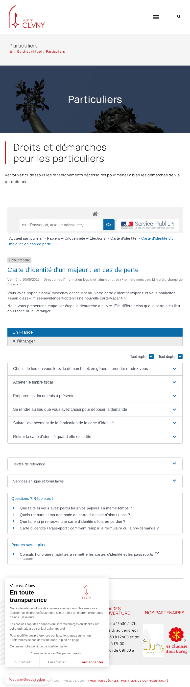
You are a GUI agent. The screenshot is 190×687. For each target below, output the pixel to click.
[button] (156, 17)
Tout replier (139, 356)
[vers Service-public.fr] (148, 225)
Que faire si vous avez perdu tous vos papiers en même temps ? (76, 508)
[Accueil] (11, 51)
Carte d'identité (124, 238)
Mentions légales (104, 680)
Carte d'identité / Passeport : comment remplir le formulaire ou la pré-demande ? (89, 528)
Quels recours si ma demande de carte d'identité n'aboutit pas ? (75, 515)
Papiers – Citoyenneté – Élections (77, 238)
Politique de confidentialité (144, 680)
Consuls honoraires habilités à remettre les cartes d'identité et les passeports (87, 554)
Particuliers (55, 51)
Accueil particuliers (26, 238)
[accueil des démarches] (95, 213)
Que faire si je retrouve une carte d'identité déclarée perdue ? (72, 521)
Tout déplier (168, 356)
